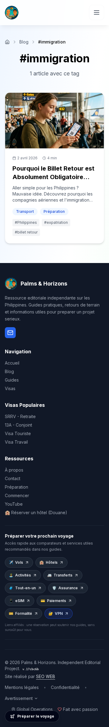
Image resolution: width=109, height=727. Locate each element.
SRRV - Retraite (20, 416)
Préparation (16, 487)
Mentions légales (22, 687)
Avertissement (19, 698)
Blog (23, 41)
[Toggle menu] (96, 12)
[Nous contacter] (10, 332)
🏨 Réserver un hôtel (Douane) (36, 512)
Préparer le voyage (35, 716)
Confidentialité (65, 687)
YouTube (14, 504)
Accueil (12, 362)
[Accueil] (7, 42)
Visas (10, 388)
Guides (12, 380)
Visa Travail (16, 442)
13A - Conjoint (18, 425)
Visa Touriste (18, 433)
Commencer (17, 495)
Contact (12, 478)
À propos (14, 470)
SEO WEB (45, 676)
